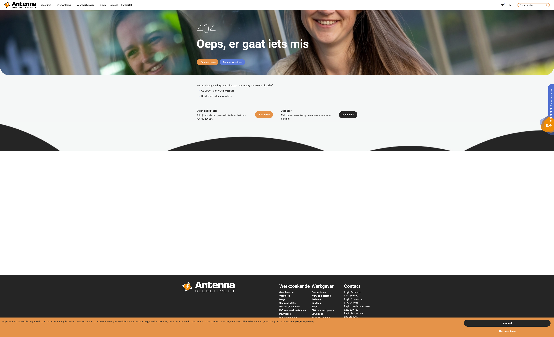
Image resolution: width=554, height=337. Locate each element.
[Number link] (510, 5)
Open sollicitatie (287, 303)
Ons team (317, 303)
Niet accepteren (507, 331)
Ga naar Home (208, 62)
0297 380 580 (351, 295)
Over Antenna (286, 292)
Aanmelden (348, 114)
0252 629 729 (351, 310)
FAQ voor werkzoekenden (292, 310)
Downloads (285, 314)
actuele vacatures (223, 96)
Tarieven (316, 299)
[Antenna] (547, 109)
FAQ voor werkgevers (323, 310)
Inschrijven (264, 114)
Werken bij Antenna (289, 306)
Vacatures (284, 296)
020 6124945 (351, 317)
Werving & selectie (321, 296)
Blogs (282, 299)
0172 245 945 (351, 303)
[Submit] (547, 5)
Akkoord (507, 323)
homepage (228, 91)
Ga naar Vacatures (232, 62)
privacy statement (304, 321)
